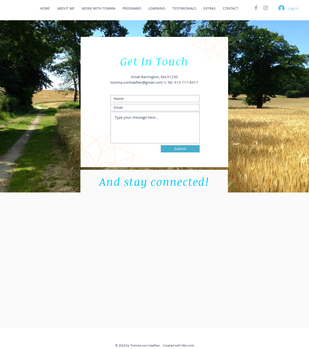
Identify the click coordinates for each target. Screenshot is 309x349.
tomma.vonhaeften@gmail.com (136, 82)
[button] (66, 8)
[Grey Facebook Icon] (256, 8)
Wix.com (188, 345)
